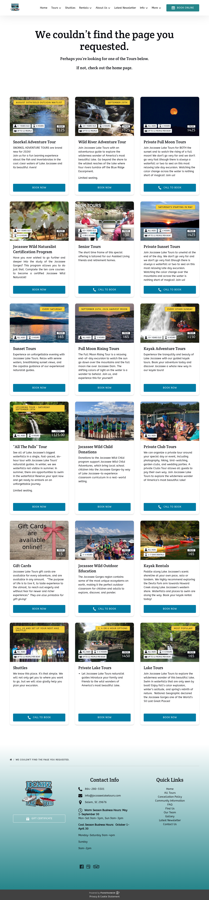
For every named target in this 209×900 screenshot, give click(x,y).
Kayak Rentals (156, 565)
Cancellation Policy (170, 796)
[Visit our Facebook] (82, 867)
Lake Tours (153, 667)
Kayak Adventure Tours (164, 348)
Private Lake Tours (94, 667)
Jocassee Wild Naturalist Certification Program (34, 249)
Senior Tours (89, 246)
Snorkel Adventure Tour (34, 141)
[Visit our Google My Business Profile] (88, 867)
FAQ (169, 804)
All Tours (170, 792)
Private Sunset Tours (162, 246)
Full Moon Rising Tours (98, 348)
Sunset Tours (24, 348)
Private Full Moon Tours (165, 141)
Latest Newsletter (125, 7)
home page (121, 67)
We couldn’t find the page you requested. (43, 759)
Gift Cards (22, 565)
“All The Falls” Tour (30, 446)
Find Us (169, 808)
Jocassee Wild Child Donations (95, 449)
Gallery (169, 816)
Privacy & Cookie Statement (104, 896)
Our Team (170, 812)
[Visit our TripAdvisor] (96, 867)
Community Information (170, 800)
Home (43, 7)
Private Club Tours (160, 446)
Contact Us (170, 824)
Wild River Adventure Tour (102, 141)
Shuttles (70, 7)
